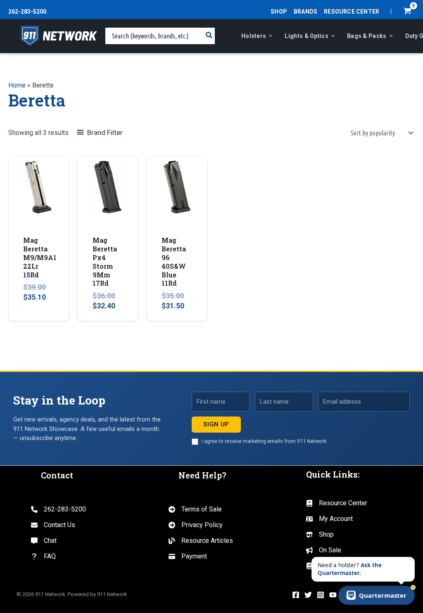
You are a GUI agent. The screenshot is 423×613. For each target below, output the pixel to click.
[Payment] (188, 556)
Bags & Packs (367, 36)
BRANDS (305, 11)
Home (17, 85)
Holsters (253, 36)
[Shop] (320, 534)
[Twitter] (308, 595)
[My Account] (329, 519)
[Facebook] (295, 595)
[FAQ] (43, 556)
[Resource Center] (336, 503)
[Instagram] (320, 595)
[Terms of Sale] (195, 509)
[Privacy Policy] (196, 525)
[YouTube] (333, 595)
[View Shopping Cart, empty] (407, 12)
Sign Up (216, 424)
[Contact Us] (53, 525)
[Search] (209, 36)
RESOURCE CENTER (351, 11)
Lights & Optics (306, 36)
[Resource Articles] (201, 541)
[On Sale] (323, 550)
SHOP (279, 11)
